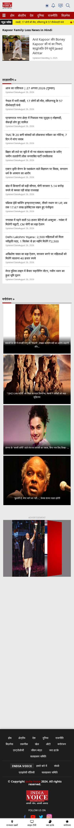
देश (31, 15)
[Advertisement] (37, 626)
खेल (37, 744)
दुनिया (40, 15)
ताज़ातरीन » (9, 80)
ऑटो (48, 744)
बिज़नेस (65, 15)
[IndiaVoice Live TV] (60, 6)
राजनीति (52, 15)
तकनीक (24, 744)
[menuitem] (12, 15)
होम (12, 15)
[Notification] (53, 6)
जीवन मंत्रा (36, 750)
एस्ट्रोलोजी (18, 750)
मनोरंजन (62, 744)
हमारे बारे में (41, 766)
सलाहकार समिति (38, 756)
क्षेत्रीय (21, 15)
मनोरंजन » (8, 299)
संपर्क (56, 766)
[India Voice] (7, 7)
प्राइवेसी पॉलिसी (27, 772)
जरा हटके (54, 750)
